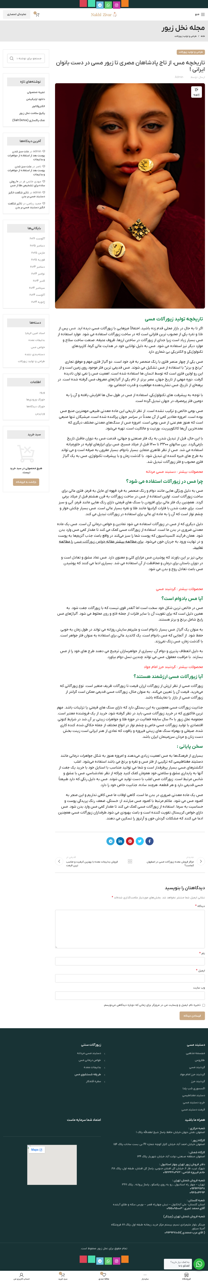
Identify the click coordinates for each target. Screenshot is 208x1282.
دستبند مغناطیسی (188, 761)
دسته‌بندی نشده (35, 354)
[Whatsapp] (108, 5)
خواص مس (38, 347)
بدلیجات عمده (36, 340)
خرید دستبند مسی (194, 1103)
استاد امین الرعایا (35, 333)
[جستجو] (11, 58)
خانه (203, 36)
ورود (42, 392)
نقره (191, 334)
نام (202, 953)
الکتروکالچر (38, 106)
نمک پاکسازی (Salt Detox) (28, 120)
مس (72, 328)
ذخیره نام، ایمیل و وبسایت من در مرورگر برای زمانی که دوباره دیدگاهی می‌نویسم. (152, 1005)
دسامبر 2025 (37, 246)
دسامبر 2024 (37, 267)
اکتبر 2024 (39, 281)
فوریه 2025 (38, 260)
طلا (200, 334)
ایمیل (200, 971)
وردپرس (40, 414)
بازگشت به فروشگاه (26, 482)
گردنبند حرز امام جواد (160, 667)
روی (106, 613)
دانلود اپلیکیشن (35, 99)
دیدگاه (200, 906)
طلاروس (200, 1060)
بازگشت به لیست (130, 861)
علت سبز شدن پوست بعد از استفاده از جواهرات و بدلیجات (26, 155)
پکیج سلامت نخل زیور (32, 113)
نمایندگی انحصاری (16, 14)
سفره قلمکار (93, 1081)
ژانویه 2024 (38, 302)
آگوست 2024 (37, 295)
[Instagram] (116, 5)
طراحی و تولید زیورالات (185, 36)
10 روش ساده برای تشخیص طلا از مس (27, 184)
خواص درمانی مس (90, 1060)
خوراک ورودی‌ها (35, 400)
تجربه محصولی (36, 92)
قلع (114, 613)
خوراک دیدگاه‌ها (36, 406)
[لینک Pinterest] (130, 841)
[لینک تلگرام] (110, 841)
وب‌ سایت (199, 988)
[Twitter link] (140, 841)
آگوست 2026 (37, 239)
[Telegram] (100, 5)
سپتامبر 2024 (37, 288)
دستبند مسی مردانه (161, 472)
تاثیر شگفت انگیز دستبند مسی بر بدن (26, 195)
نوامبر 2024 (38, 274)
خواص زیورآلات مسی (89, 541)
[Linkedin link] (120, 841)
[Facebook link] (149, 841)
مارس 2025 (38, 253)
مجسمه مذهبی (195, 1053)
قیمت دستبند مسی (193, 1110)
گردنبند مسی (166, 589)
